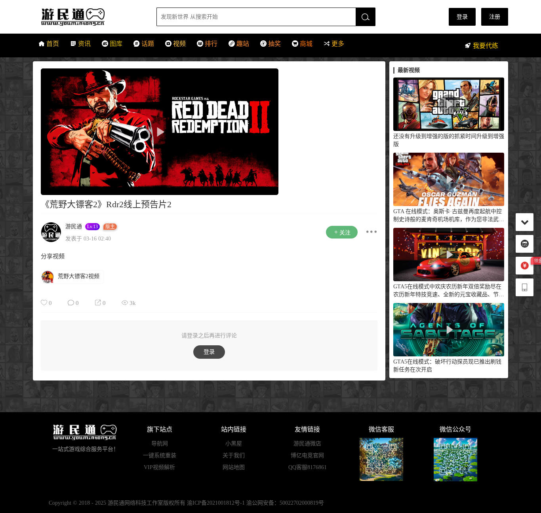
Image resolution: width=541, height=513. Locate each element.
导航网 (159, 444)
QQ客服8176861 (307, 467)
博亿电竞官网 (307, 455)
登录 (462, 17)
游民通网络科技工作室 (135, 503)
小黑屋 (233, 444)
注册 (494, 17)
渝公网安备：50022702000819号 (285, 503)
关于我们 (234, 455)
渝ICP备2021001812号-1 (216, 503)
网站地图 (234, 467)
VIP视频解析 (159, 467)
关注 (345, 233)
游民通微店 (307, 444)
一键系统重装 (159, 455)
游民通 (88, 17)
